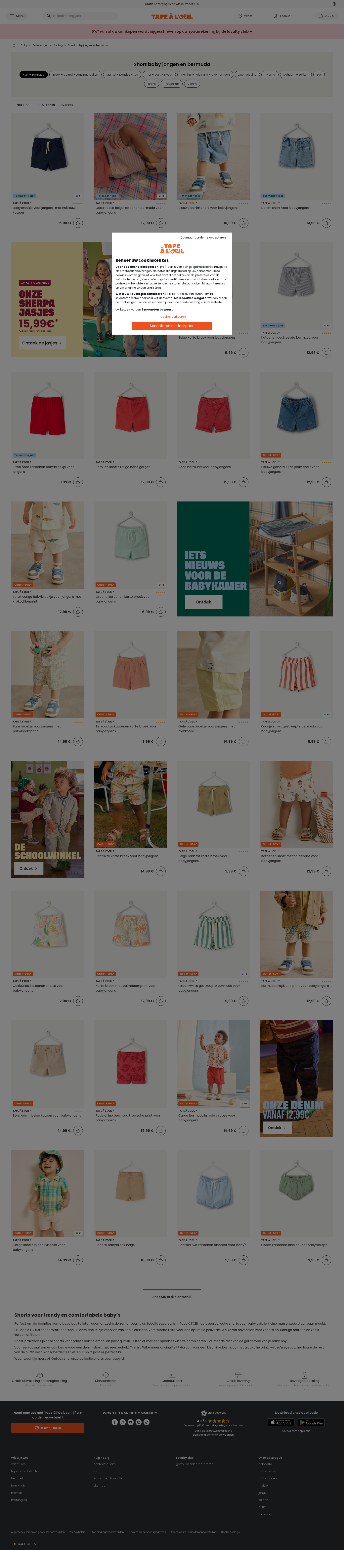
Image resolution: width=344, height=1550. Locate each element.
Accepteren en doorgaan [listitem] (172, 325)
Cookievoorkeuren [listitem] (173, 317)
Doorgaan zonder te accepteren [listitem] (203, 238)
